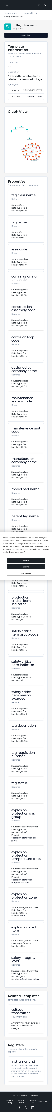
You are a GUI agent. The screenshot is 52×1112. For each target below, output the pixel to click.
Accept (26, 560)
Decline (26, 567)
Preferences (26, 573)
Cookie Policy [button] (10, 549)
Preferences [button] (19, 552)
